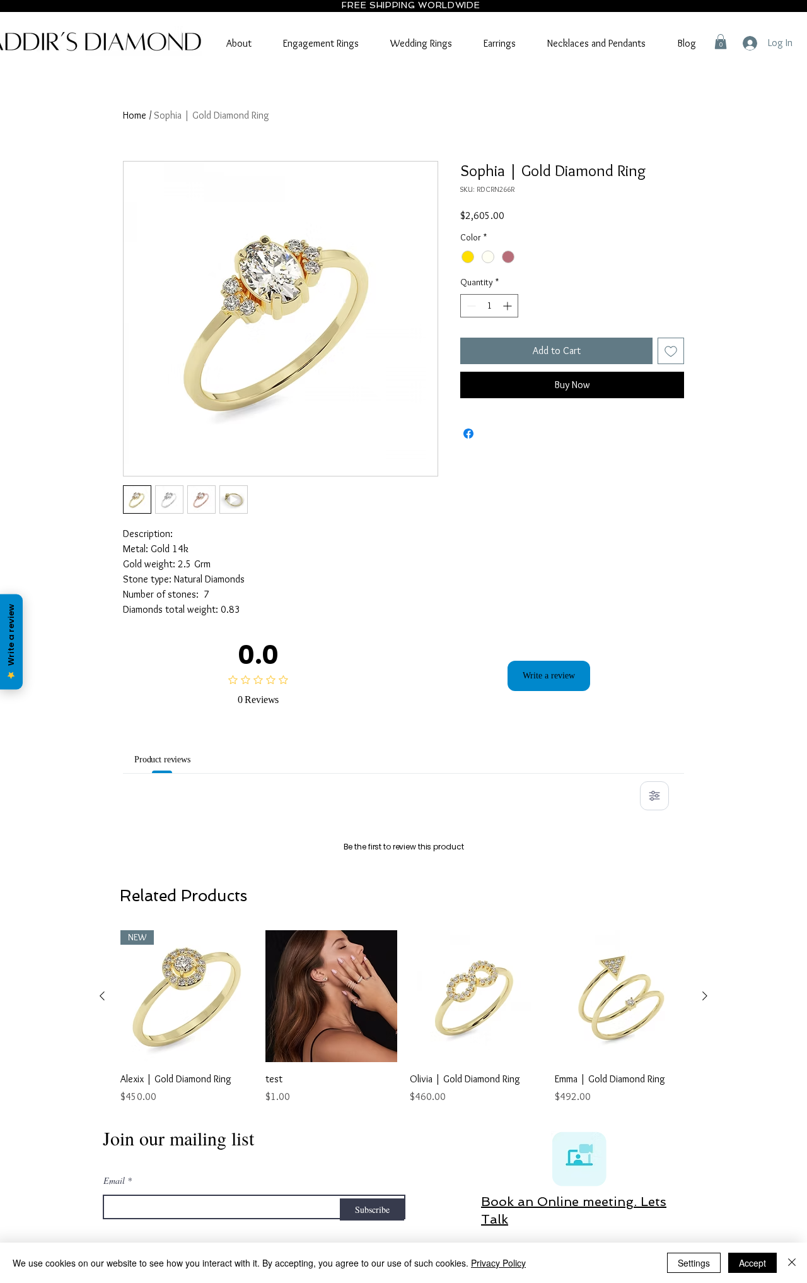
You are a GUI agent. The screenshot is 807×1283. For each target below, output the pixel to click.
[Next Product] (704, 1158)
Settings (694, 1262)
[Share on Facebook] (468, 433)
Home (134, 115)
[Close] (791, 1263)
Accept (752, 1262)
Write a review (548, 676)
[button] (720, 41)
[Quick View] (331, 1158)
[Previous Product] (102, 1158)
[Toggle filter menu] (654, 795)
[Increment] (508, 306)
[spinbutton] (489, 306)
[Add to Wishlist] (671, 351)
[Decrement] (470, 306)
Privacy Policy (498, 1262)
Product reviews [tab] (170, 759)
